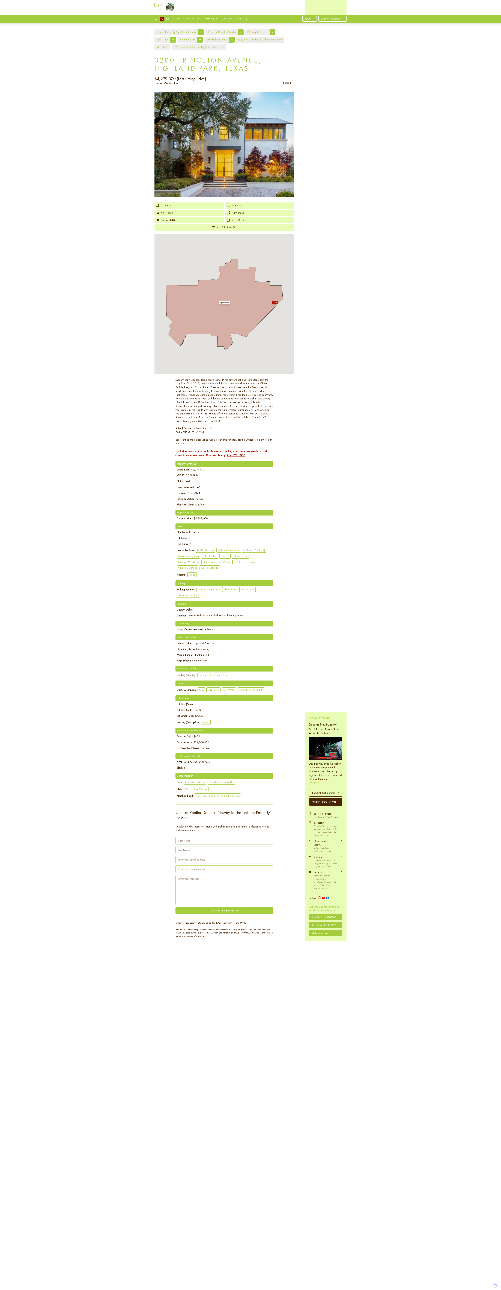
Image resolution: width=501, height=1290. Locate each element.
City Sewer (213, 689)
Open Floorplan (211, 562)
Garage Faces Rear (188, 595)
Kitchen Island (240, 556)
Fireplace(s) (205, 674)
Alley (201, 689)
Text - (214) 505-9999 (325, 924)
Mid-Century (212, 18)
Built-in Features (205, 550)
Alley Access (230, 589)
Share (286, 82)
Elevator (225, 556)
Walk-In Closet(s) (210, 567)
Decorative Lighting (188, 556)
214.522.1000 (236, 455)
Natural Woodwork (188, 562)
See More (314, 782)
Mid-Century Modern (196, 789)
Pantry (226, 562)
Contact (331, 18)
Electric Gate (247, 589)
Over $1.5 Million (195, 782)
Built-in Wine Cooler (229, 550)
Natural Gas (221, 674)
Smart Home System (245, 562)
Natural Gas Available (250, 689)
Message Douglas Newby (224, 910)
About (308, 18)
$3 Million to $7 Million (221, 782)
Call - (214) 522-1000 (325, 917)
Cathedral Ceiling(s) (254, 550)
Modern (176, 18)
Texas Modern (193, 18)
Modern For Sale (232, 18)
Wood (192, 574)
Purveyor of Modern (319, 717)
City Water (229, 689)
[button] (224, 302)
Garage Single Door (209, 589)
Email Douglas (321, 932)
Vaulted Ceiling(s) (187, 567)
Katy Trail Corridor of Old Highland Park (218, 795)
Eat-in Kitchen (209, 556)
